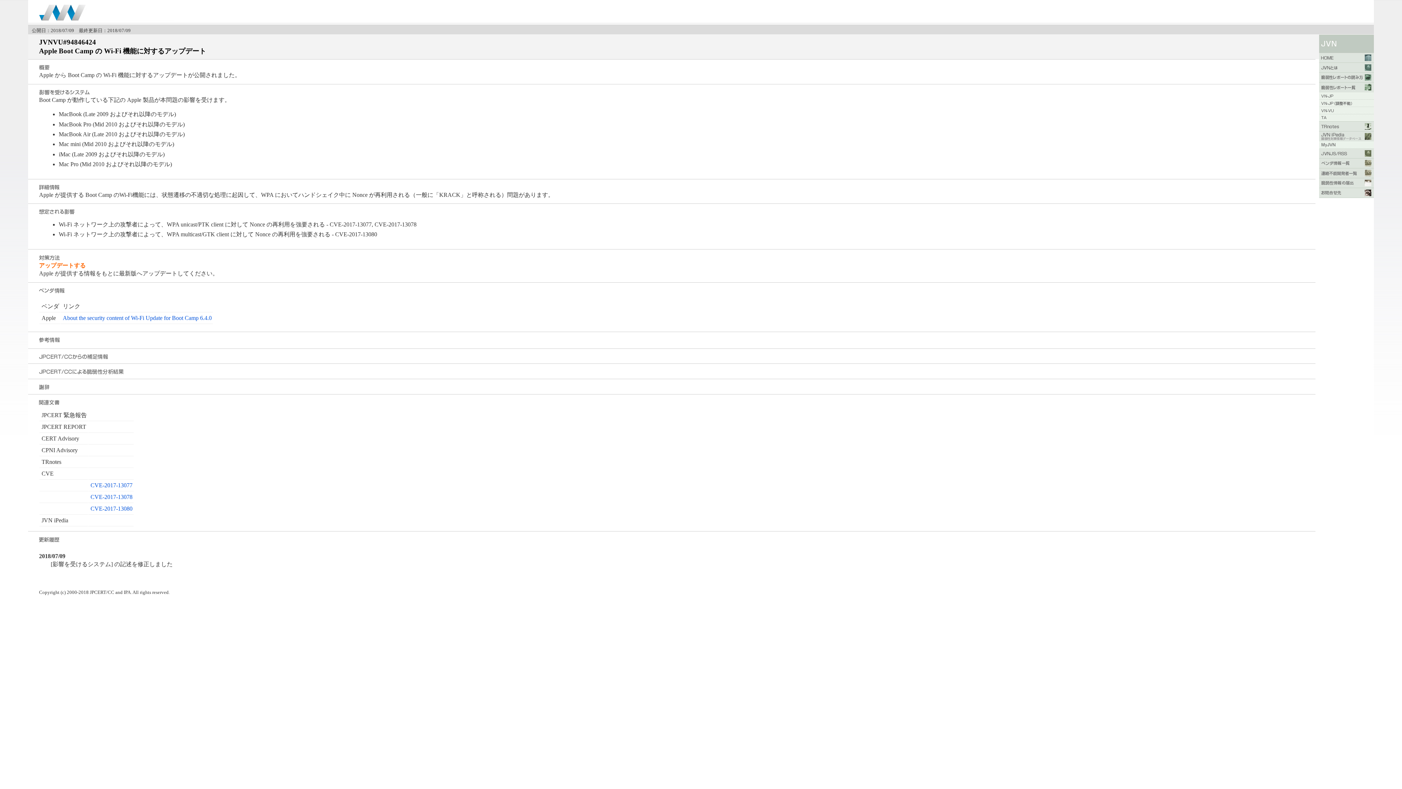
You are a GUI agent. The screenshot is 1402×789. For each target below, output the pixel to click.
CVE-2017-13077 (112, 485)
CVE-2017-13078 (112, 497)
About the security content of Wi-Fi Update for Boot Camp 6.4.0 (137, 318)
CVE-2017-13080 (112, 509)
